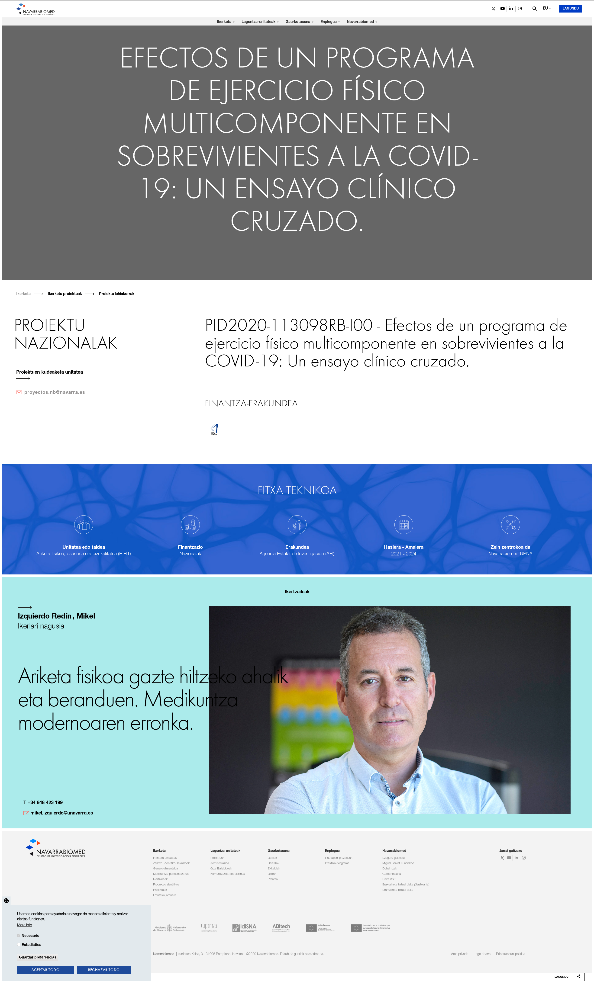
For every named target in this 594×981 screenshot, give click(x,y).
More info (24, 925)
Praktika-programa (337, 863)
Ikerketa (224, 22)
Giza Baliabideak (221, 868)
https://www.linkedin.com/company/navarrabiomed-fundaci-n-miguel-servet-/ (511, 9)
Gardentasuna (391, 873)
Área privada (459, 954)
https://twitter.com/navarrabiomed (493, 9)
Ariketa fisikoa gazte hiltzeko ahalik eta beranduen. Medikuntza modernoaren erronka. (153, 700)
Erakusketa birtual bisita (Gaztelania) (405, 884)
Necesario (30, 936)
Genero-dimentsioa (165, 868)
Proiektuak (160, 889)
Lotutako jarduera (164, 895)
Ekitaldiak (274, 868)
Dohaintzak (389, 868)
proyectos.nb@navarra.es (54, 392)
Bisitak (272, 873)
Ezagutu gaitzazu (393, 857)
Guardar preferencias (37, 957)
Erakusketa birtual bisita (397, 889)
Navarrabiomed (361, 22)
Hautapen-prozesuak (338, 857)
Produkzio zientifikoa (166, 884)
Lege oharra (482, 954)
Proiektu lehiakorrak (116, 294)
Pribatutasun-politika (510, 954)
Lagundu (571, 8)
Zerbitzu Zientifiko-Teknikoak (171, 863)
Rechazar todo (104, 970)
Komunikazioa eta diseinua (227, 873)
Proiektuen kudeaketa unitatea (49, 372)
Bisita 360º (389, 879)
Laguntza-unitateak (259, 22)
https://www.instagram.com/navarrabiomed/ (520, 9)
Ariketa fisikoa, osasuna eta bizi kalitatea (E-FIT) (83, 553)
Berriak (272, 857)
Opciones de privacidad (6, 901)
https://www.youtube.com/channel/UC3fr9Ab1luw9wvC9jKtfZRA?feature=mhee (502, 9)
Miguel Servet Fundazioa (398, 863)
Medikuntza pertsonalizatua (171, 873)
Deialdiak (273, 863)
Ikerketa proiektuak (65, 294)
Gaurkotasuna (298, 22)
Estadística (31, 945)
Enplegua (329, 22)
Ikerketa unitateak (165, 857)
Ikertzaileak (160, 879)
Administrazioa (219, 863)
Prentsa (273, 879)
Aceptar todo (46, 970)
